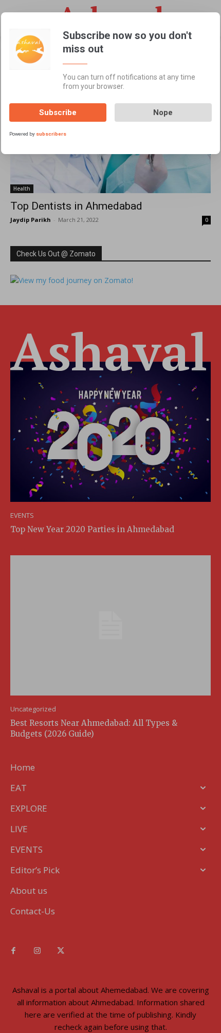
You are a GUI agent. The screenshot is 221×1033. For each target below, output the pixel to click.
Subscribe (58, 112)
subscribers (51, 134)
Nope (163, 112)
